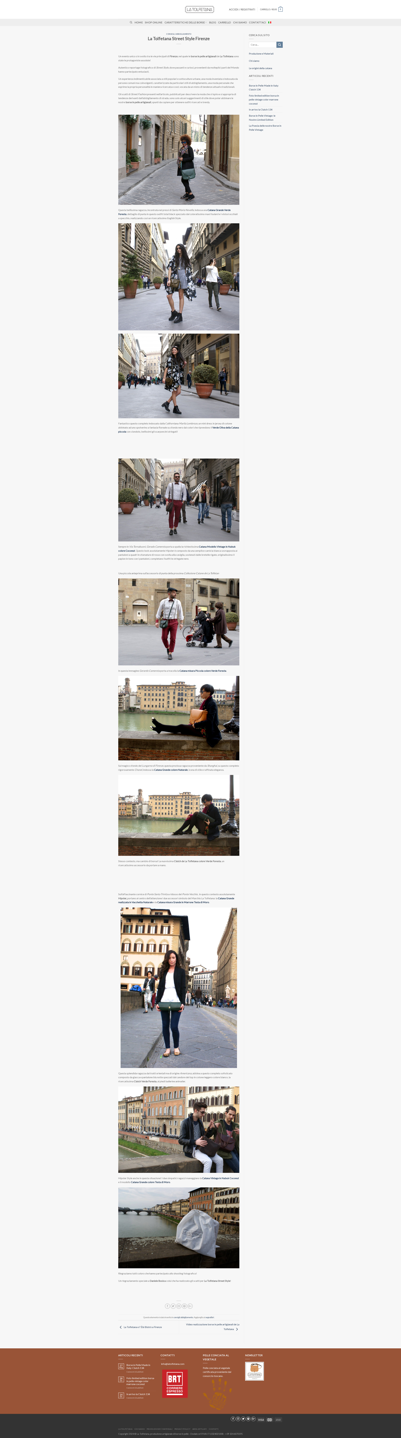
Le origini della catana (260, 68)
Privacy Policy (182, 1429)
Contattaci (257, 22)
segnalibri (209, 1317)
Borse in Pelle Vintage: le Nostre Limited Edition (262, 117)
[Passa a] (269, 22)
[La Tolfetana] (200, 9)
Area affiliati (199, 1429)
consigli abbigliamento (178, 34)
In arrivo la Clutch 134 (260, 109)
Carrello (224, 22)
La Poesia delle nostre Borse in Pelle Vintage (265, 127)
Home (139, 22)
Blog (212, 22)
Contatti (214, 1429)
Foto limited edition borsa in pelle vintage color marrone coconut (264, 99)
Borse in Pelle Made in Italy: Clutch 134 (264, 87)
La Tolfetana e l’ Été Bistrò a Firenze (142, 1326)
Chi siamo (254, 60)
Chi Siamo (240, 22)
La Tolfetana (125, 1429)
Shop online (153, 22)
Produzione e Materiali (261, 53)
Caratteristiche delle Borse (185, 22)
